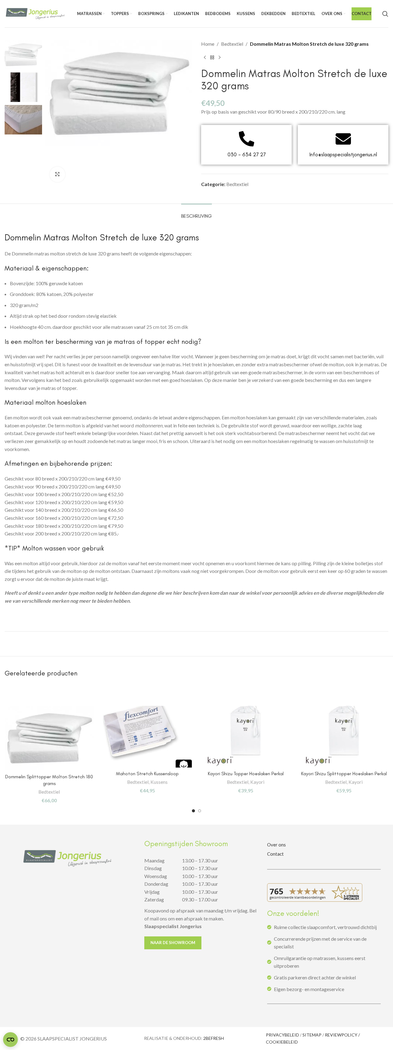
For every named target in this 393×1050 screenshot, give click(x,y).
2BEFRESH (213, 1038)
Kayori (257, 782)
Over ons (276, 844)
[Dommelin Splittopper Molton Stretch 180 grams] (49, 738)
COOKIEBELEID (282, 1041)
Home (207, 44)
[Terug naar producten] (212, 57)
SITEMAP (311, 1034)
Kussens (159, 782)
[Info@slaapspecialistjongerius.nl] (343, 138)
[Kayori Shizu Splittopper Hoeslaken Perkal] (343, 737)
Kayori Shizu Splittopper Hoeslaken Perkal (344, 773)
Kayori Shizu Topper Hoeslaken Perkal (246, 773)
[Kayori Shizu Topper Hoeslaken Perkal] (245, 737)
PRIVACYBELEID (282, 1034)
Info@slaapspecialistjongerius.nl (343, 154)
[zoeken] (385, 14)
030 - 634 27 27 (247, 154)
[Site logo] (35, 13)
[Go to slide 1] (193, 810)
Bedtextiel (232, 44)
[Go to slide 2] (199, 810)
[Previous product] (204, 57)
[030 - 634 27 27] (246, 138)
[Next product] (219, 57)
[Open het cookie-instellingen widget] (10, 1039)
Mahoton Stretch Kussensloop (147, 773)
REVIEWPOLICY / (342, 1034)
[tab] (196, 213)
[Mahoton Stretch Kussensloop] (147, 737)
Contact (275, 854)
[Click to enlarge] (57, 174)
